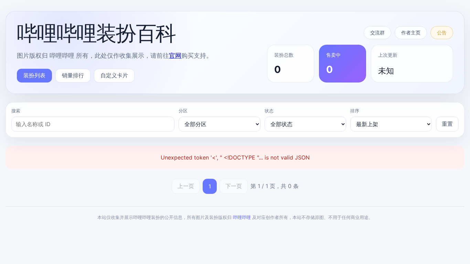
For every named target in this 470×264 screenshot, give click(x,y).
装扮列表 (34, 75)
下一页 (233, 186)
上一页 (186, 186)
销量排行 (73, 75)
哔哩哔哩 (242, 217)
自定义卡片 (114, 75)
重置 (447, 123)
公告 (442, 32)
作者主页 (410, 32)
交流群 (377, 32)
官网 (175, 55)
